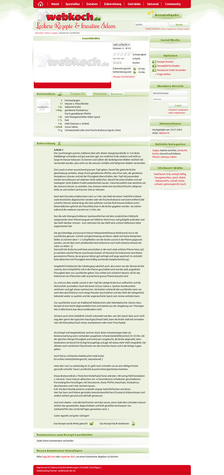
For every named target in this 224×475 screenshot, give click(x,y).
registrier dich (68, 456)
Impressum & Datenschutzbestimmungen (58, 467)
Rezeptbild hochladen (168, 66)
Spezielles (72, 4)
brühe (181, 181)
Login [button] (178, 105)
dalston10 (164, 133)
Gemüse (165, 157)
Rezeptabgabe (167, 15)
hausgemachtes (163, 177)
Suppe (55, 33)
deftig (183, 174)
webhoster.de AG (67, 470)
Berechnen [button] (117, 94)
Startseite (39, 33)
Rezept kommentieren (124, 77)
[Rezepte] (41, 4)
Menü (55, 4)
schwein (158, 184)
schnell (173, 181)
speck (175, 177)
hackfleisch (160, 174)
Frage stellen (164, 74)
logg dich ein (48, 456)
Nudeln (148, 29)
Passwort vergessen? (178, 110)
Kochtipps (95, 467)
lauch (183, 184)
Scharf (187, 29)
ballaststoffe (162, 181)
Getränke (134, 4)
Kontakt (84, 467)
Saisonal (153, 4)
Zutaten (92, 4)
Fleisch (180, 29)
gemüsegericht (171, 184)
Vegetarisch (171, 29)
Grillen (173, 157)
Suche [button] (179, 24)
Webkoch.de (69, 15)
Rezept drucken (165, 61)
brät (169, 174)
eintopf (175, 174)
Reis (164, 29)
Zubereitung (112, 4)
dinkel (182, 177)
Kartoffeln (157, 29)
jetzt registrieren (177, 113)
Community (173, 4)
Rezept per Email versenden (171, 70)
